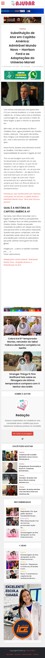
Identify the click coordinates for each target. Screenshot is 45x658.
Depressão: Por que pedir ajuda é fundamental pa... (28, 513)
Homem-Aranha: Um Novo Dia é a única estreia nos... (28, 480)
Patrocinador (27, 654)
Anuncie (18, 654)
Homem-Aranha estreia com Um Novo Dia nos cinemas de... (29, 491)
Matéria (23, 509)
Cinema (23, 29)
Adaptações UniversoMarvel (16, 259)
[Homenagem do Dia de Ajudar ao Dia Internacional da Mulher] (13, 533)
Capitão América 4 (24, 262)
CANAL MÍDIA (30, 650)
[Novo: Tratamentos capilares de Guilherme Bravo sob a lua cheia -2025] (13, 574)
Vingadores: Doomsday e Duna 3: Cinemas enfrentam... (30, 468)
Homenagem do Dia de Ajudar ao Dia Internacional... (29, 535)
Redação (27, 66)
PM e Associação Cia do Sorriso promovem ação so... (29, 524)
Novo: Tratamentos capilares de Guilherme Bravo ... (29, 576)
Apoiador (9, 654)
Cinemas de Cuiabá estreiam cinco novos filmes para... (28, 456)
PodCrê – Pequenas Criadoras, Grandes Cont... (29, 566)
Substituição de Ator (13, 265)
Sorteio (36, 654)
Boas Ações (24, 518)
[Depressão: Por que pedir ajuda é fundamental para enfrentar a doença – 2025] (13, 512)
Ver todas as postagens (22, 433)
